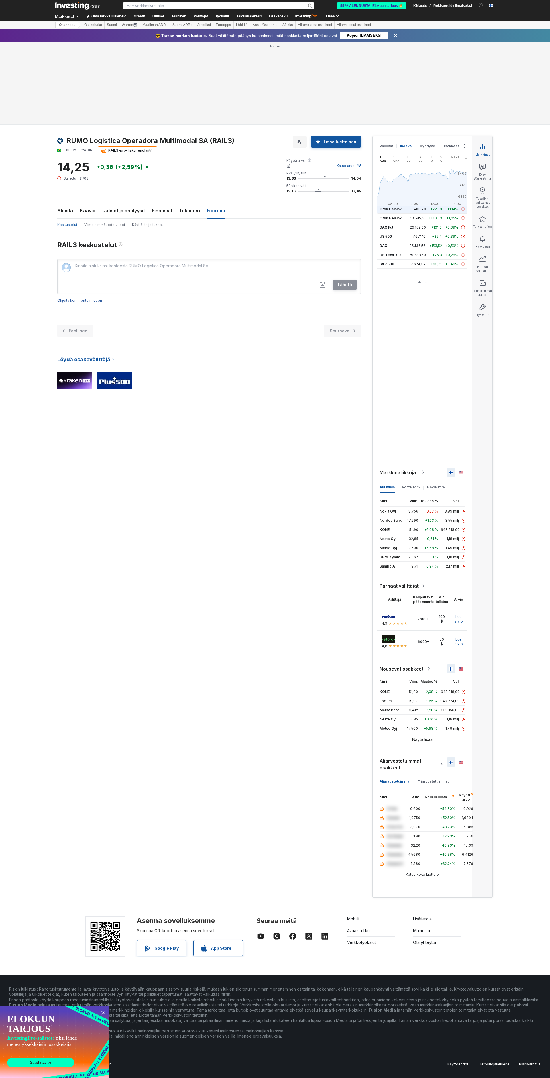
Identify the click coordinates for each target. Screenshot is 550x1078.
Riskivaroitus (530, 1064)
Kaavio (87, 210)
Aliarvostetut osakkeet (315, 25)
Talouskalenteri (249, 16)
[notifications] (481, 5)
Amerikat (204, 25)
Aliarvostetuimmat (395, 781)
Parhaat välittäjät (399, 586)
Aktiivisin (387, 487)
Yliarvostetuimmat (433, 781)
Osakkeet (67, 25)
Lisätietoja (422, 918)
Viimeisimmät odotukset (104, 225)
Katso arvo (346, 166)
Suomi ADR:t (182, 25)
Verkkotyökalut (361, 942)
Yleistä (65, 210)
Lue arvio (459, 618)
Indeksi (406, 146)
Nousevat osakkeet (401, 669)
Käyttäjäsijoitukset (147, 225)
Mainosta (421, 930)
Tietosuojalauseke (494, 1064)
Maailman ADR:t (155, 25)
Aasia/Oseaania (265, 25)
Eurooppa (223, 25)
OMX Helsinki (391, 218)
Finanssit (162, 210)
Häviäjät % (436, 487)
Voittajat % (411, 487)
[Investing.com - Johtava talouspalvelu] (77, 6)
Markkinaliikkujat (399, 472)
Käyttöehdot (457, 1064)
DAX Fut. (387, 227)
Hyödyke (427, 146)
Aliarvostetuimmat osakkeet (400, 764)
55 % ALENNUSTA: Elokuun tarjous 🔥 (371, 6)
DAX (383, 246)
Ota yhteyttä (424, 942)
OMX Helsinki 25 (394, 209)
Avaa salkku (358, 930)
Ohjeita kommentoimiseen (79, 300)
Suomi (112, 25)
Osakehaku (278, 16)
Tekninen (189, 210)
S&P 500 (387, 264)
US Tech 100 (390, 255)
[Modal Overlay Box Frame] (54, 1042)
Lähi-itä (242, 25)
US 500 (386, 236)
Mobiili (353, 918)
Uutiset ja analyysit (123, 210)
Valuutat (386, 146)
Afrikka (287, 25)
